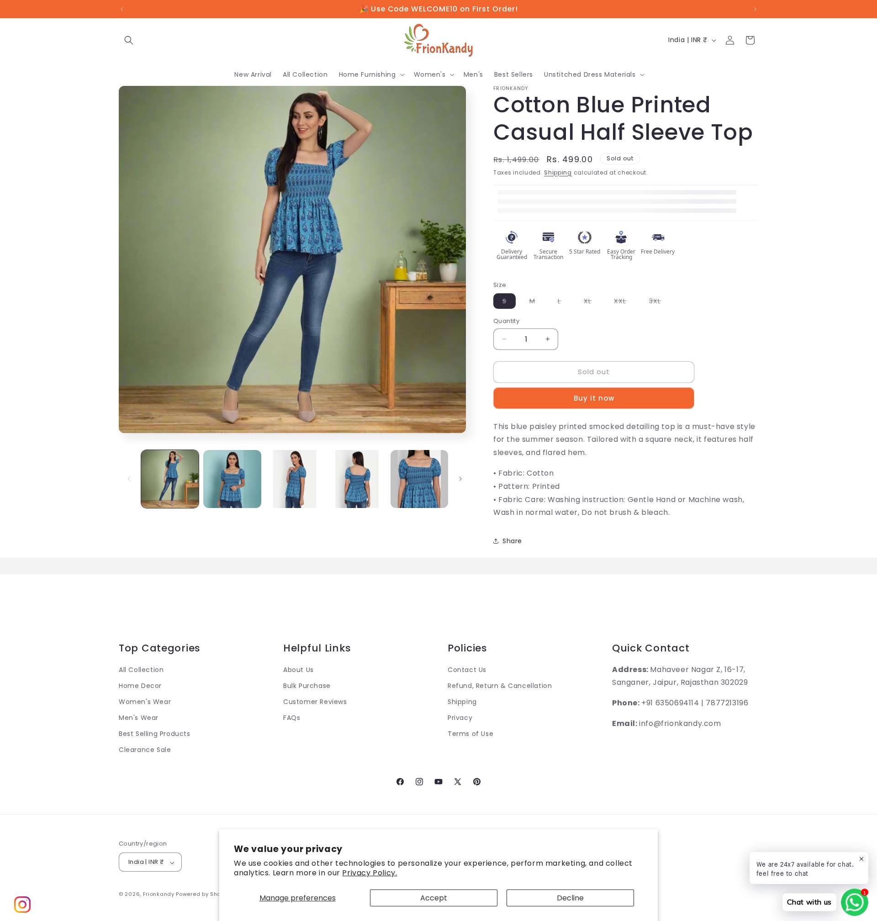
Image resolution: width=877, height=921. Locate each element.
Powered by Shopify (203, 894)
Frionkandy (158, 894)
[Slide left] (129, 479)
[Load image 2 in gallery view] (232, 479)
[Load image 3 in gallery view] (294, 479)
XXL (624, 302)
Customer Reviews (315, 702)
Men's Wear (138, 718)
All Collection (141, 669)
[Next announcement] (755, 9)
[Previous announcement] (122, 9)
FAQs (291, 718)
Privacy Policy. (369, 873)
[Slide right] (460, 479)
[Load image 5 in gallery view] (419, 479)
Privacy (460, 718)
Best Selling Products (154, 734)
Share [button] (512, 540)
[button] (129, 40)
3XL (659, 302)
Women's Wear (145, 702)
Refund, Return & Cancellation (500, 685)
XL (592, 302)
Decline (570, 898)
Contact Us (467, 669)
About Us (298, 669)
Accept (433, 898)
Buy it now (594, 398)
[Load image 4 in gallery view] (357, 479)
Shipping (558, 172)
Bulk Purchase (307, 685)
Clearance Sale (145, 750)
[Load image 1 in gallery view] (170, 479)
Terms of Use (470, 734)
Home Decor (140, 685)
